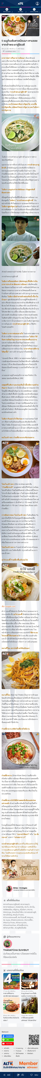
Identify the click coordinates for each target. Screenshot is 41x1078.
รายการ (6, 1051)
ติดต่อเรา (30, 1053)
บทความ (6, 1053)
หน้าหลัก (6, 1048)
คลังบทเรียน (7, 1056)
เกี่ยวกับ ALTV (31, 1051)
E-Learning (19, 1048)
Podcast (18, 1051)
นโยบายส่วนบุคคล (32, 1048)
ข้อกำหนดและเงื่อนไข (20, 1054)
